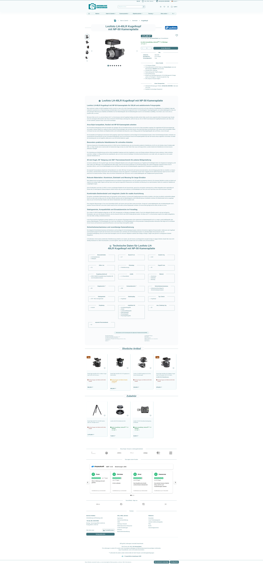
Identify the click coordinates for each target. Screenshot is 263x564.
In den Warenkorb (165, 48)
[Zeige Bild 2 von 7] (110, 65)
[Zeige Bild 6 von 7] (118, 65)
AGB (118, 522)
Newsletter (151, 518)
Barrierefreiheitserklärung (123, 531)
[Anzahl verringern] (142, 48)
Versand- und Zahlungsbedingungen (145, 552)
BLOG (138, 1)
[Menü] (160, 7)
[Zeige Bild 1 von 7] (108, 65)
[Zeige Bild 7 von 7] (120, 65)
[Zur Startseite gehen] (98, 6)
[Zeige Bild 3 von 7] (112, 65)
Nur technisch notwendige (161, 562)
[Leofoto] (171, 28)
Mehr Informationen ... (127, 562)
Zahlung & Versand (122, 523)
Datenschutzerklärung (122, 520)
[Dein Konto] (168, 7)
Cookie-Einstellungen (122, 527)
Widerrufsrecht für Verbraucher (124, 525)
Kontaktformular (109, 530)
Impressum (120, 518)
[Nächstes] (137, 50)
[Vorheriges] (92, 50)
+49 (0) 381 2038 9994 (164, 1)
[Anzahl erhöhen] (151, 48)
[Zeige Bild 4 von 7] (114, 65)
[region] (131, 371)
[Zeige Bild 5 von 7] (116, 65)
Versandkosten (124, 549)
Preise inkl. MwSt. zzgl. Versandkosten (154, 38)
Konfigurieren (174, 562)
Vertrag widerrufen (100, 534)
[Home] (115, 21)
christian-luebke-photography (155, 522)
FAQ (149, 523)
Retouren (119, 529)
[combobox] (130, 6)
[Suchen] (143, 6)
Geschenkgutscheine (153, 527)
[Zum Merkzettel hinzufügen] (177, 35)
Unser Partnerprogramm (154, 520)
